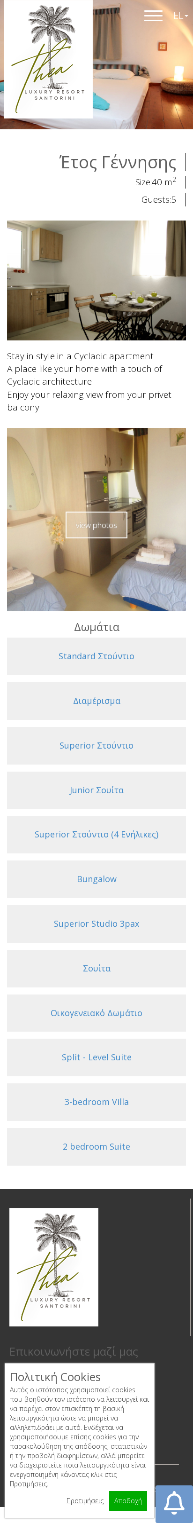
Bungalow (97, 878)
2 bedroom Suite (96, 1146)
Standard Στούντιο (96, 656)
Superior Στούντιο (96, 745)
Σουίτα (97, 968)
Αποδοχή (128, 1500)
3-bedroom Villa (97, 1101)
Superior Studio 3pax (96, 923)
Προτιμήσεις (85, 1500)
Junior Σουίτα (97, 790)
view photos (96, 525)
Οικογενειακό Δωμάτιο (96, 1012)
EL (178, 15)
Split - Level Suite (97, 1057)
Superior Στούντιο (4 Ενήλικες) (96, 834)
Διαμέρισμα (96, 700)
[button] (174, 1504)
